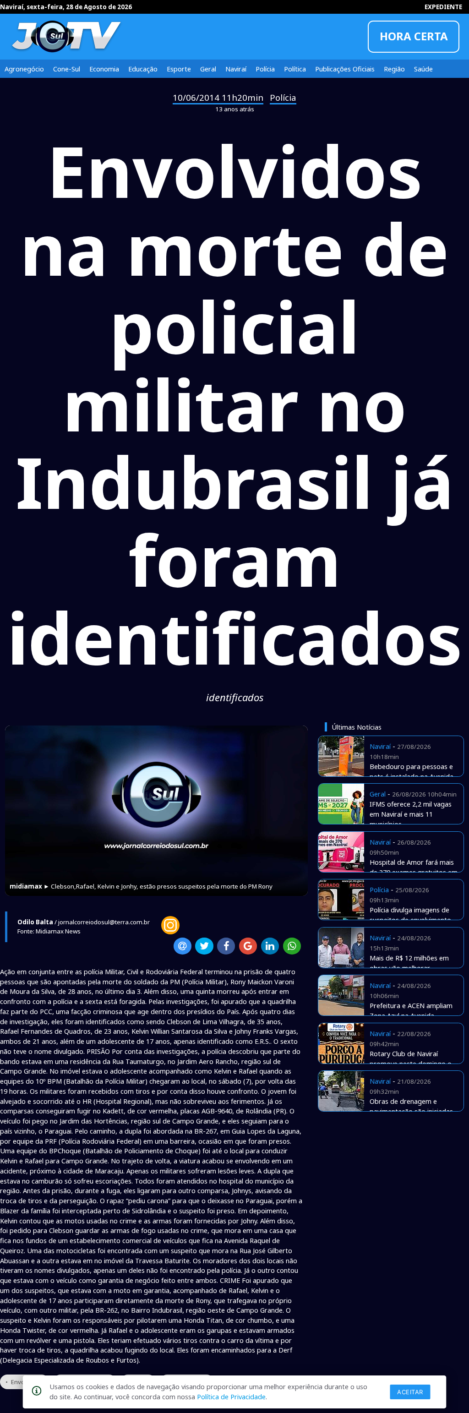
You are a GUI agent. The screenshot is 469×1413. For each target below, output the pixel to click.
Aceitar (410, 1392)
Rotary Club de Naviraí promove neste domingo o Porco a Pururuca (411, 1063)
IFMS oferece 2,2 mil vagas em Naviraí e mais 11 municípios (411, 814)
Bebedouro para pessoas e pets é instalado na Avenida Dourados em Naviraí (411, 776)
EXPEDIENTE (443, 7)
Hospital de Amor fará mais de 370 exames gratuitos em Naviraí (414, 872)
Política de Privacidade (231, 1396)
